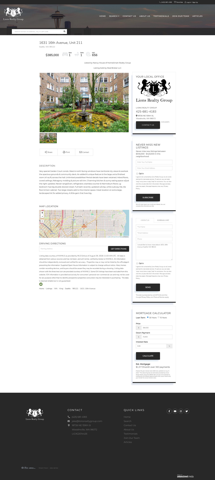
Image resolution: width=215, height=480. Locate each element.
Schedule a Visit (163, 220)
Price (138, 324)
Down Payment (143, 333)
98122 (75, 288)
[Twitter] (186, 411)
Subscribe (148, 197)
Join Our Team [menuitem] (180, 16)
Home (41, 288)
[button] (64, 31)
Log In (189, 2)
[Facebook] (169, 411)
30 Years (153, 318)
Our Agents (165, 122)
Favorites (179, 2)
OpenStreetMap (117, 237)
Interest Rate (142, 342)
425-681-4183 (146, 112)
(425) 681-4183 (166, 2)
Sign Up (195, 2)
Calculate (148, 356)
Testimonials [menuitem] (161, 16)
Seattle (67, 288)
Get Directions (118, 249)
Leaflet (109, 237)
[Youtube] (175, 411)
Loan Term (140, 318)
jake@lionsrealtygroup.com (87, 421)
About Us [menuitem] (144, 16)
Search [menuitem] (113, 16)
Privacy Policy (145, 297)
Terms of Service (159, 297)
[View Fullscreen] (42, 221)
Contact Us (148, 125)
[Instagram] (180, 411)
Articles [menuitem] (197, 16)
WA (55, 288)
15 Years (163, 318)
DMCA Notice (54, 468)
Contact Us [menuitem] (129, 16)
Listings (49, 288)
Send (148, 287)
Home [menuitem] (102, 16)
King (61, 288)
